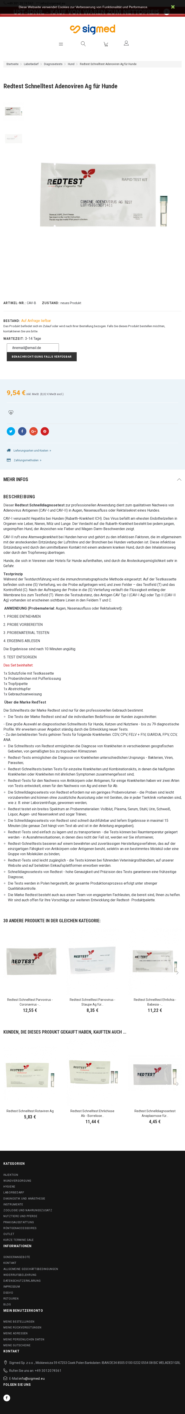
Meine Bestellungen (19, 1321)
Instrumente (13, 1204)
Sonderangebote (16, 1257)
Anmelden (126, 43)
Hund (71, 64)
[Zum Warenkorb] (105, 44)
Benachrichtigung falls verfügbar (42, 356)
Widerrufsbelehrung (20, 1275)
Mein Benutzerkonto (23, 1310)
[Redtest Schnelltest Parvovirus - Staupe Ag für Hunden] (92, 961)
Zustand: (51, 303)
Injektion (10, 1174)
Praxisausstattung (18, 1222)
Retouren (11, 1298)
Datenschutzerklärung (22, 1280)
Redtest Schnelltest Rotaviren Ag (30, 1111)
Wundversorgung (17, 1180)
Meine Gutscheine (17, 1345)
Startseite (12, 64)
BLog (7, 1304)
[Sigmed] (92, 30)
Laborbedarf (31, 64)
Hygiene (9, 1186)
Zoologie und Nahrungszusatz (27, 1210)
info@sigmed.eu (32, 1378)
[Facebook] (6, 1398)
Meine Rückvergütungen (22, 1327)
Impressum (11, 1286)
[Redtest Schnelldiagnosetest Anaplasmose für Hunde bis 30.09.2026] (155, 1072)
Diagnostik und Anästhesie (24, 1198)
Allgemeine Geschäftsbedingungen (30, 1269)
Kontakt (9, 1263)
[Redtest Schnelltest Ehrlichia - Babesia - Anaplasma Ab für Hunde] (155, 961)
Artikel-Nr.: (14, 303)
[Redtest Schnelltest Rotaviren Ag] (30, 1072)
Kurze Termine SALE (18, 1240)
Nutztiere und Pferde (20, 1216)
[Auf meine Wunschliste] (11, 412)
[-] (13, 111)
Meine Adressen (15, 1333)
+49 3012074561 (48, 1370)
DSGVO (8, 1292)
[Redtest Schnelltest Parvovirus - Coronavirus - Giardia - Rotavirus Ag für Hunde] (30, 961)
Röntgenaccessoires (20, 1228)
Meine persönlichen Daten (23, 1339)
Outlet (8, 1234)
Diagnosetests (53, 64)
